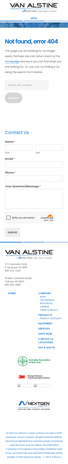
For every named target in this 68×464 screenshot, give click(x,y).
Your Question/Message (23, 186)
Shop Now (45, 333)
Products (45, 315)
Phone (10, 173)
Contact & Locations (45, 340)
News (43, 296)
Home (12, 293)
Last (38, 152)
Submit (12, 232)
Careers (45, 306)
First (7, 152)
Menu (34, 18)
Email (10, 159)
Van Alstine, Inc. (34, 7)
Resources (46, 303)
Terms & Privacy (49, 310)
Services (44, 328)
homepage (12, 61)
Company (44, 293)
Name (10, 142)
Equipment (45, 323)
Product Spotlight (51, 318)
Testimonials (47, 300)
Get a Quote (46, 347)
